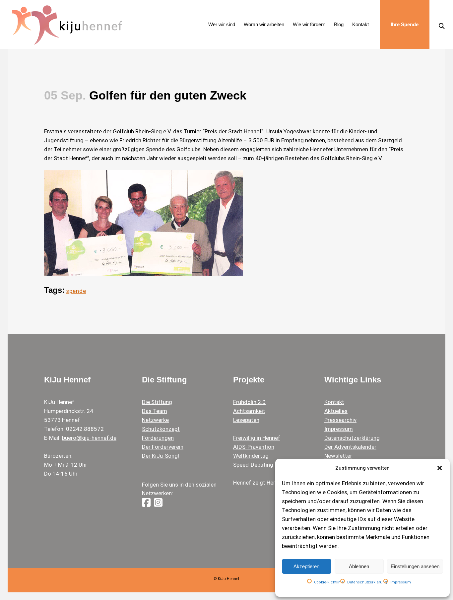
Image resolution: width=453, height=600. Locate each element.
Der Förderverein (162, 446)
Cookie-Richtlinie (329, 582)
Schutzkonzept (161, 429)
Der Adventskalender (350, 446)
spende (76, 291)
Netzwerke (155, 420)
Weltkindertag (251, 455)
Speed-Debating (253, 464)
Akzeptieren (306, 566)
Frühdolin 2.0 (249, 402)
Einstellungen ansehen (415, 566)
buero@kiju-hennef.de (89, 437)
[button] (439, 468)
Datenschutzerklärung (367, 582)
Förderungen (158, 437)
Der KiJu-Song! (160, 455)
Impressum (400, 582)
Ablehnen (359, 566)
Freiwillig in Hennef (256, 437)
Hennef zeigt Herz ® (258, 482)
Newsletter (338, 455)
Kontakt (334, 402)
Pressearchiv (340, 420)
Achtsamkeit (249, 411)
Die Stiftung (157, 402)
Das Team (154, 411)
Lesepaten (246, 420)
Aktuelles (336, 411)
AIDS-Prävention (253, 446)
